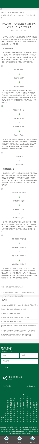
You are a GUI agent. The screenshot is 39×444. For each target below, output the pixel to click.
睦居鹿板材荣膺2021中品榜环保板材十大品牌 (15, 317)
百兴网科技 (5, 417)
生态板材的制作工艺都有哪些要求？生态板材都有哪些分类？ (18, 326)
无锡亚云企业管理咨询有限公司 (23, 408)
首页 (9, 12)
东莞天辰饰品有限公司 (17, 412)
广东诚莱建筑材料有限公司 (11, 410)
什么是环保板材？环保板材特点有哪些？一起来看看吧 (18, 331)
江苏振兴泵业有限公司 (37, 412)
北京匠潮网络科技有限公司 (20, 410)
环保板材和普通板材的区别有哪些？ (12, 321)
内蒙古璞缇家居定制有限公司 (27, 409)
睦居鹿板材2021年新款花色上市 (11, 313)
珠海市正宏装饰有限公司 (8, 411)
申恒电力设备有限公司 (34, 412)
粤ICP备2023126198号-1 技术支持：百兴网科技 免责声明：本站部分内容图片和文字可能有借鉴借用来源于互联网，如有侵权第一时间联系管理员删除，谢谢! (19, 431)
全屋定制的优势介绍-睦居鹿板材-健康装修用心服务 (17, 335)
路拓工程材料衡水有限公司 (14, 410)
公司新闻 (21, 12)
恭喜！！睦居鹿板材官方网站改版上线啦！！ (15, 309)
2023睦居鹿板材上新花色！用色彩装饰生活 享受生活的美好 (19, 305)
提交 (6, 367)
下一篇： (13, 296)
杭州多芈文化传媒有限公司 (30, 410)
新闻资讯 (14, 12)
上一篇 (18, 292)
